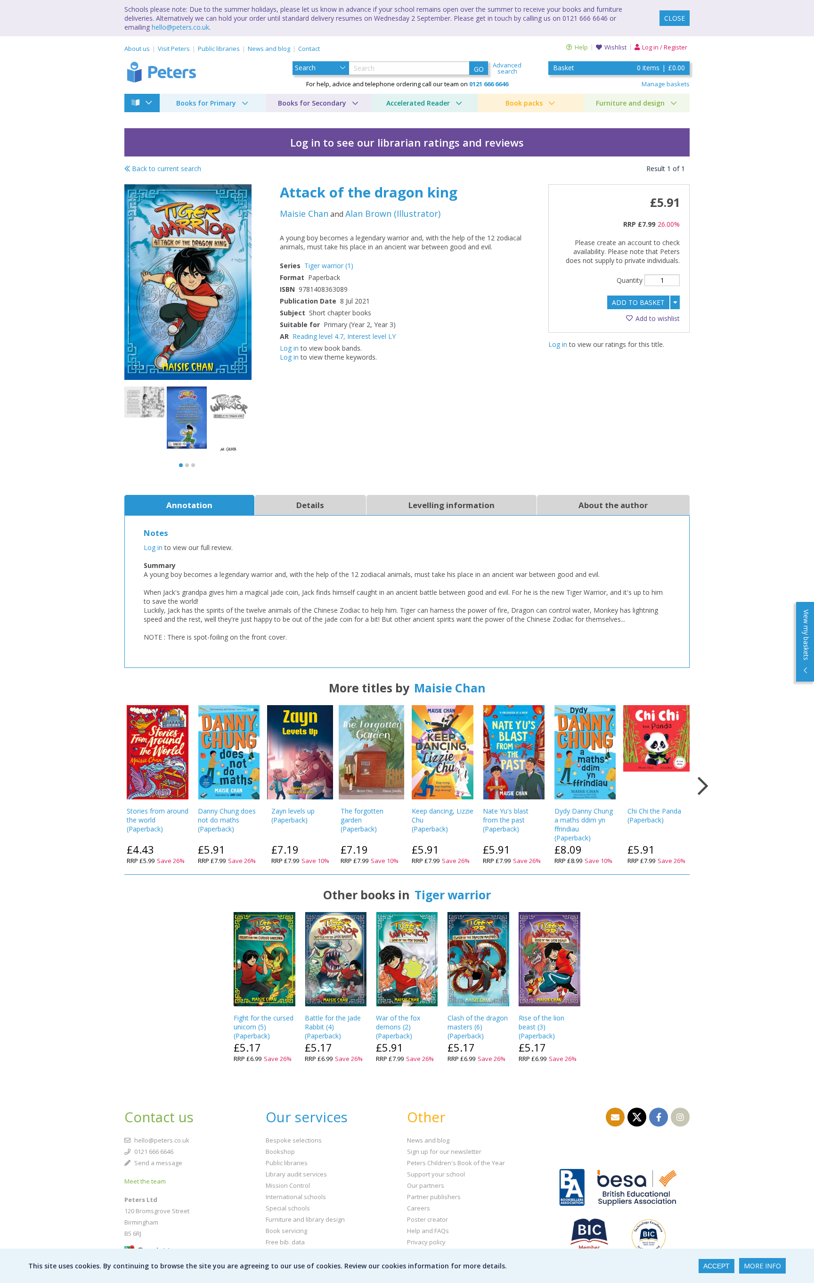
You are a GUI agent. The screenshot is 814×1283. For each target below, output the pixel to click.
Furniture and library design (305, 1219)
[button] (181, 465)
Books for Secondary (312, 103)
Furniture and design (630, 103)
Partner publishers (434, 1197)
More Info (762, 1265)
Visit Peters (174, 48)
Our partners (425, 1185)
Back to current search (165, 168)
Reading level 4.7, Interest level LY (344, 336)
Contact (309, 48)
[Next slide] (703, 786)
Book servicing (286, 1230)
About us (137, 48)
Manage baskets (666, 84)
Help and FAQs (428, 1230)
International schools (296, 1197)
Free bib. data (285, 1242)
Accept (716, 1266)
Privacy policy (426, 1242)
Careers (418, 1208)
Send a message (157, 1163)
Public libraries (219, 48)
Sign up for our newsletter (444, 1151)
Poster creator (427, 1219)
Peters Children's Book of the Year (456, 1163)
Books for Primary (206, 103)
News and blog (269, 48)
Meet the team (145, 1181)
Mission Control (288, 1185)
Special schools (288, 1208)
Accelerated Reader (418, 103)
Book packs (524, 103)
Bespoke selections (294, 1140)
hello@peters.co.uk (180, 27)
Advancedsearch (507, 68)
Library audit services (296, 1174)
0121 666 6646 (153, 1151)
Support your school (436, 1174)
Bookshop (280, 1151)
